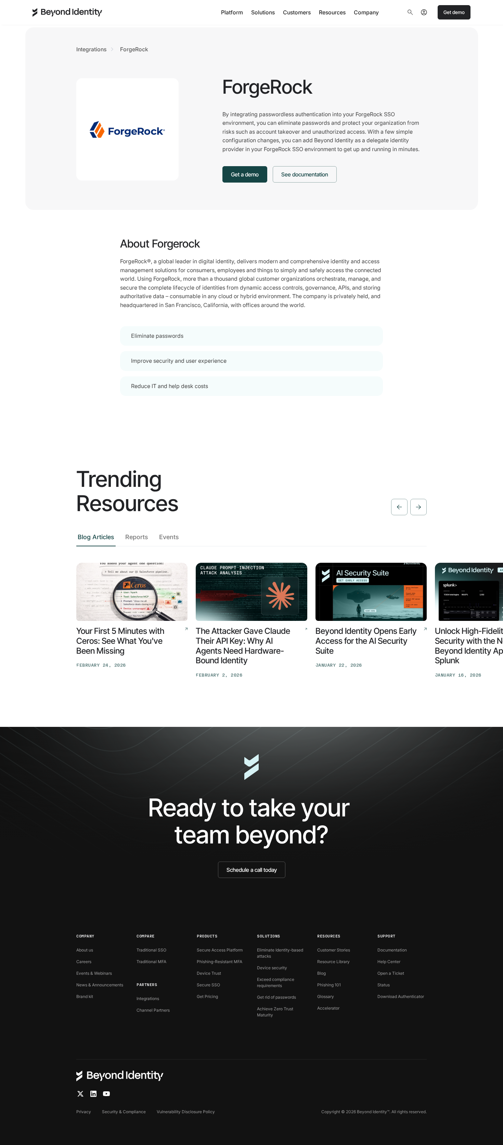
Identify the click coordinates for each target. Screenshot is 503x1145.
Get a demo (245, 174)
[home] (67, 12)
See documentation (304, 174)
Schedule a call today (252, 869)
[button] (232, 12)
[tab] (96, 539)
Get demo (454, 12)
